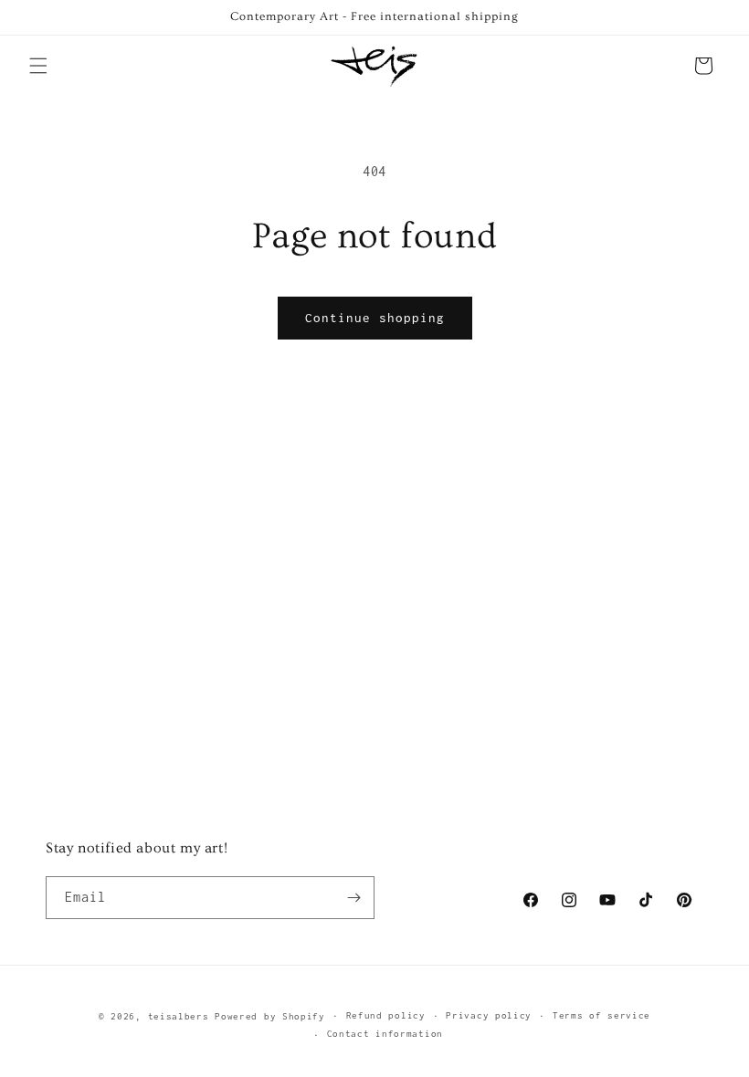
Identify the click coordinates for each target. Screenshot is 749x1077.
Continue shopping (375, 317)
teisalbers (178, 1016)
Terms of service (601, 1015)
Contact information (385, 1034)
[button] (38, 66)
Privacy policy (489, 1015)
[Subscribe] (353, 897)
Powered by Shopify (270, 1016)
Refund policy (386, 1015)
